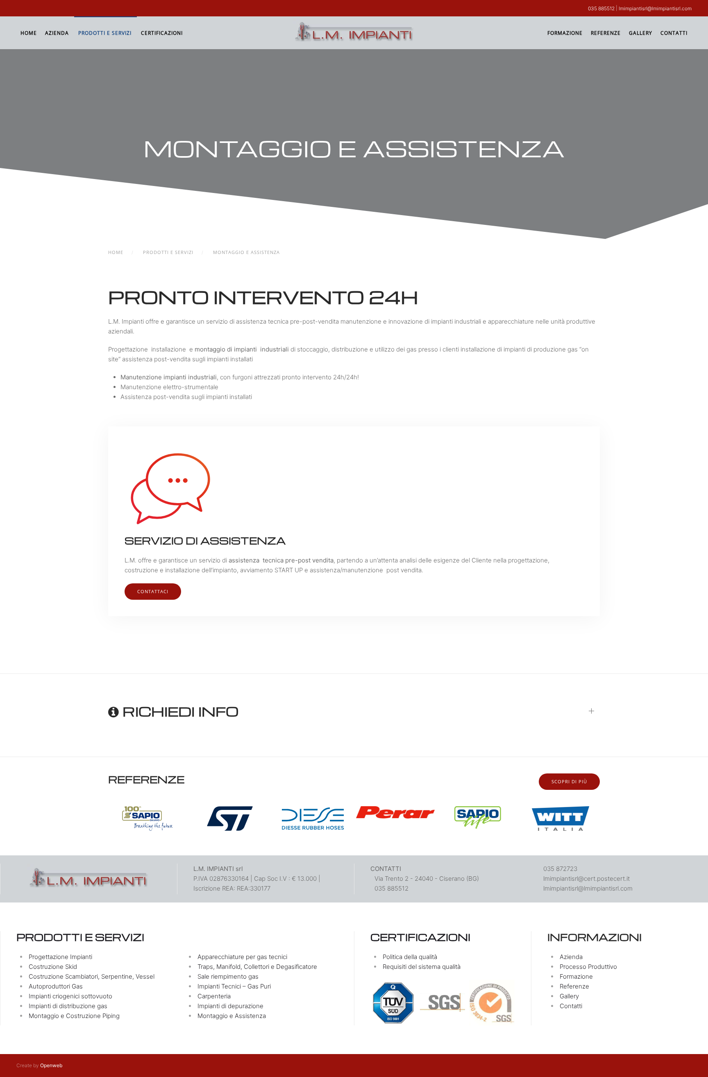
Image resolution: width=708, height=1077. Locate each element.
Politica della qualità (410, 957)
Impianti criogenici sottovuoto (70, 996)
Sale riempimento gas (228, 976)
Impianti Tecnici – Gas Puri (234, 986)
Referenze (606, 32)
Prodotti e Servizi (105, 32)
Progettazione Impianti (60, 957)
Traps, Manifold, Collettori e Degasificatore (257, 966)
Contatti (674, 32)
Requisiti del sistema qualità (422, 966)
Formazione (565, 32)
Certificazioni (162, 32)
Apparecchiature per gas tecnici (242, 957)
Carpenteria (214, 996)
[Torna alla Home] (354, 32)
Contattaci (152, 591)
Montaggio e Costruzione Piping (74, 1016)
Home (28, 32)
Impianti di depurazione (230, 1006)
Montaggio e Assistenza (231, 1016)
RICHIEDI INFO (178, 711)
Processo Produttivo (588, 966)
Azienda (57, 32)
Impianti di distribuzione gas (68, 1006)
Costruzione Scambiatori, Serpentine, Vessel (91, 976)
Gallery (640, 32)
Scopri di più (569, 781)
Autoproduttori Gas (56, 986)
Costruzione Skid (53, 966)
